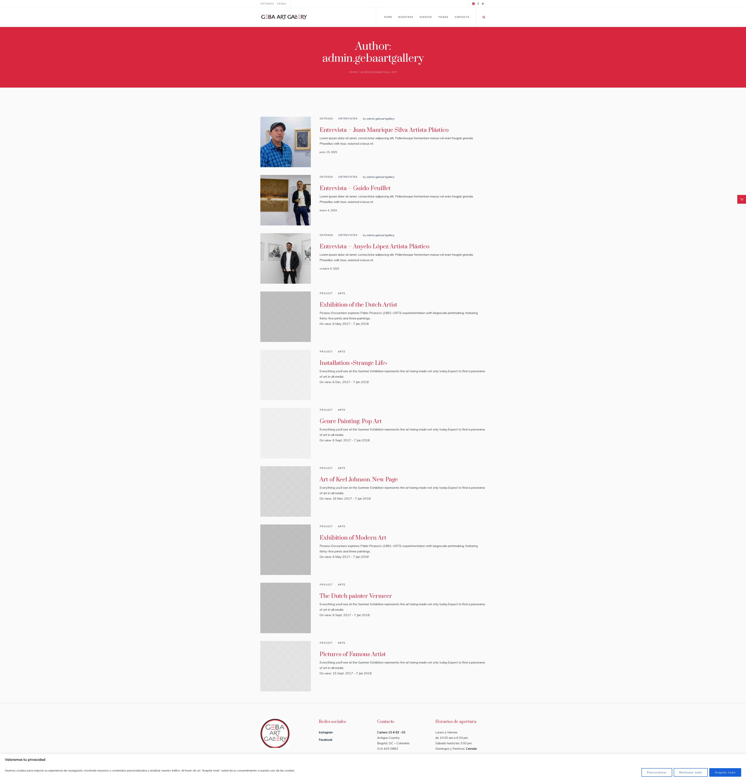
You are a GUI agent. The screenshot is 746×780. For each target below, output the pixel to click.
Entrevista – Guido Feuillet (355, 188)
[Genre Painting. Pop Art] (285, 433)
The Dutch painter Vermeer (356, 596)
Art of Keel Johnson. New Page (359, 479)
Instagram (326, 732)
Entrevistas (348, 118)
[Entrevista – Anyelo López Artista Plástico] (285, 258)
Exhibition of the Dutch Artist (358, 305)
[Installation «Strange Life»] (285, 375)
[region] (373, 767)
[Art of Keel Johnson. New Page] (285, 491)
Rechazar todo (690, 772)
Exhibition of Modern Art (353, 538)
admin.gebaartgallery (380, 118)
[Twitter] (483, 4)
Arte (341, 293)
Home (353, 72)
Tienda (281, 3)
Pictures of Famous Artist (353, 654)
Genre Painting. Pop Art (351, 421)
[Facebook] (478, 4)
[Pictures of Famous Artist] (285, 666)
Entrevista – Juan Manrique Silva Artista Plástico (384, 130)
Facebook (325, 740)
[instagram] (473, 4)
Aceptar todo (725, 772)
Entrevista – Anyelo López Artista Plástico (374, 246)
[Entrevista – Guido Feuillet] (285, 200)
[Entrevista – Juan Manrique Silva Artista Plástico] (285, 142)
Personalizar (657, 772)
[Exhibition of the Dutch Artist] (285, 316)
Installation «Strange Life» (353, 363)
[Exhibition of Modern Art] (285, 549)
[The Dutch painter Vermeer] (285, 608)
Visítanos (267, 3)
